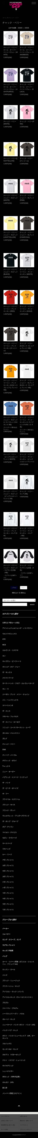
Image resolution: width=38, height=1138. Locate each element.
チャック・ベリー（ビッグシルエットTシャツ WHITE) (10, 456)
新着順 (27, 28)
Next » (23, 587)
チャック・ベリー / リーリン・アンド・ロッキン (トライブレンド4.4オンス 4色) (27, 422)
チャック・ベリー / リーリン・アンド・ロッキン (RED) (10, 309)
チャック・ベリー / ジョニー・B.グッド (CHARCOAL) (27, 235)
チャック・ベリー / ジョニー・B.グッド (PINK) (27, 198)
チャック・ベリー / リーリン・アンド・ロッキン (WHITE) (27, 272)
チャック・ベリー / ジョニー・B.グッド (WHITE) (10, 198)
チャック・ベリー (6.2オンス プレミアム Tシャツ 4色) (27, 346)
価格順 (20, 28)
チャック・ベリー (14, 17)
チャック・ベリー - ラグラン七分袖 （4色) (27, 567)
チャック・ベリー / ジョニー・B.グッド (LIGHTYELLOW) (10, 235)
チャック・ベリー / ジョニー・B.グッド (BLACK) (10, 272)
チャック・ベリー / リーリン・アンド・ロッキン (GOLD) (27, 309)
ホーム (5, 17)
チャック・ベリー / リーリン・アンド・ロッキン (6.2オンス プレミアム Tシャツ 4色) (10, 385)
